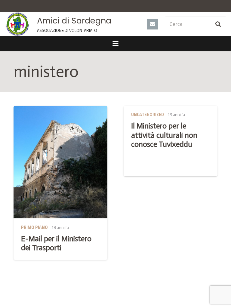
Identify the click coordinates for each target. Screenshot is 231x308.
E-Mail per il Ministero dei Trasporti (56, 243)
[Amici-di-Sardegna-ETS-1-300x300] (17, 24)
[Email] (152, 24)
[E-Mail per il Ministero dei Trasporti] (60, 162)
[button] (115, 44)
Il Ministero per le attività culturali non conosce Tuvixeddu (164, 135)
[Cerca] (218, 24)
